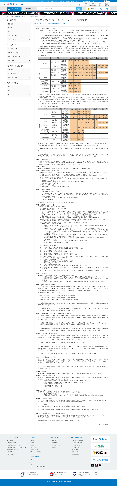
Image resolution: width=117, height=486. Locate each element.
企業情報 (33, 445)
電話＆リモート (75, 447)
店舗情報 (62, 1)
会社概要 (33, 442)
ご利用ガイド (44, 1)
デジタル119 (75, 451)
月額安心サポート (76, 445)
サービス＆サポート (54, 1)
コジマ (32, 462)
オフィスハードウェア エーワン (39, 466)
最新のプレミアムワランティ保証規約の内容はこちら (50, 23)
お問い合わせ (96, 1)
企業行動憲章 (34, 447)
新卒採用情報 (34, 449)
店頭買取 (54, 447)
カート (105, 8)
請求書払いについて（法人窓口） (74, 1)
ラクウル (54, 440)
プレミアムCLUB (87, 1)
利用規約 (38, 1)
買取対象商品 (55, 442)
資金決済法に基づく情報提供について (17, 447)
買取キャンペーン (56, 445)
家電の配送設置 (75, 454)
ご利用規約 (10, 440)
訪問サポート (75, 449)
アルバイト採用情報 (36, 451)
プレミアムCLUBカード (77, 440)
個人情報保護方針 (12, 442)
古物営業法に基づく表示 (14, 449)
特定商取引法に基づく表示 (14, 445)
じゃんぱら (34, 464)
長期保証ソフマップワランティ (79, 442)
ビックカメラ (34, 459)
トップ (10, 16)
